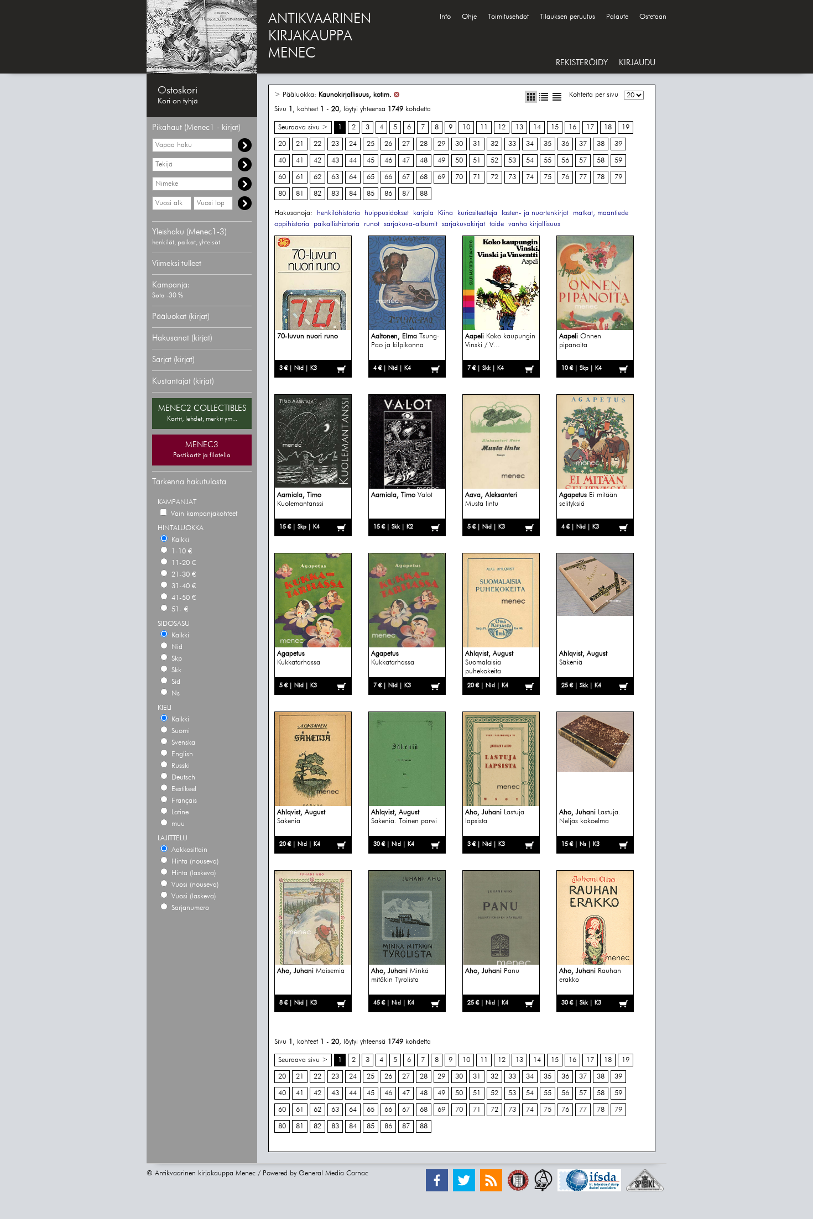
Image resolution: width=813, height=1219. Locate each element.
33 (512, 144)
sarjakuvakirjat (463, 224)
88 (424, 193)
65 (370, 177)
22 (317, 144)
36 (565, 144)
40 (282, 160)
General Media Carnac (333, 1173)
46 (388, 160)
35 (547, 144)
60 (282, 177)
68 (424, 177)
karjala (423, 213)
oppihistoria (291, 224)
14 (537, 127)
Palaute (617, 16)
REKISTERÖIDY (582, 63)
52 (494, 160)
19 (625, 127)
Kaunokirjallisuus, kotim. (355, 94)
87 (406, 193)
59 (618, 160)
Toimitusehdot (508, 16)
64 (353, 177)
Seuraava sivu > (303, 127)
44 (353, 160)
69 (441, 177)
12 (501, 127)
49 (441, 160)
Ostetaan (652, 16)
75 (547, 177)
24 (353, 144)
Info (445, 16)
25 (370, 144)
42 (317, 160)
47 (406, 160)
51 (477, 160)
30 (459, 144)
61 (300, 177)
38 (600, 144)
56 (565, 160)
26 (388, 144)
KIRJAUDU (637, 63)
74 (530, 177)
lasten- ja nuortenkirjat (535, 213)
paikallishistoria (336, 224)
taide (496, 224)
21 (300, 144)
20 (282, 144)
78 (600, 177)
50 (459, 160)
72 (494, 177)
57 (583, 160)
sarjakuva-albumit (410, 224)
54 (530, 160)
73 (512, 177)
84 (353, 193)
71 (477, 177)
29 (441, 144)
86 (388, 193)
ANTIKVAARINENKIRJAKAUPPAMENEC (319, 36)
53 (512, 160)
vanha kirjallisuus (534, 224)
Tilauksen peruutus (567, 16)
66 (388, 177)
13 (519, 127)
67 (406, 177)
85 (370, 193)
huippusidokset (386, 213)
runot (371, 224)
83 (335, 193)
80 (282, 193)
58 (600, 160)
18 (608, 127)
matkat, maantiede (600, 213)
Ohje (469, 16)
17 (590, 127)
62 (317, 177)
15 (555, 127)
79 (618, 177)
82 (317, 193)
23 (335, 144)
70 (459, 177)
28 (424, 144)
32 (494, 144)
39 (618, 144)
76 (565, 177)
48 (424, 160)
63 (335, 177)
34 (530, 144)
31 (477, 144)
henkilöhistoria (338, 213)
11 (484, 127)
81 (300, 193)
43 (335, 160)
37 (583, 144)
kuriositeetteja (477, 213)
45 (370, 160)
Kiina (445, 213)
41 (300, 160)
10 (466, 127)
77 (583, 177)
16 (572, 127)
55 (547, 160)
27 (406, 144)
